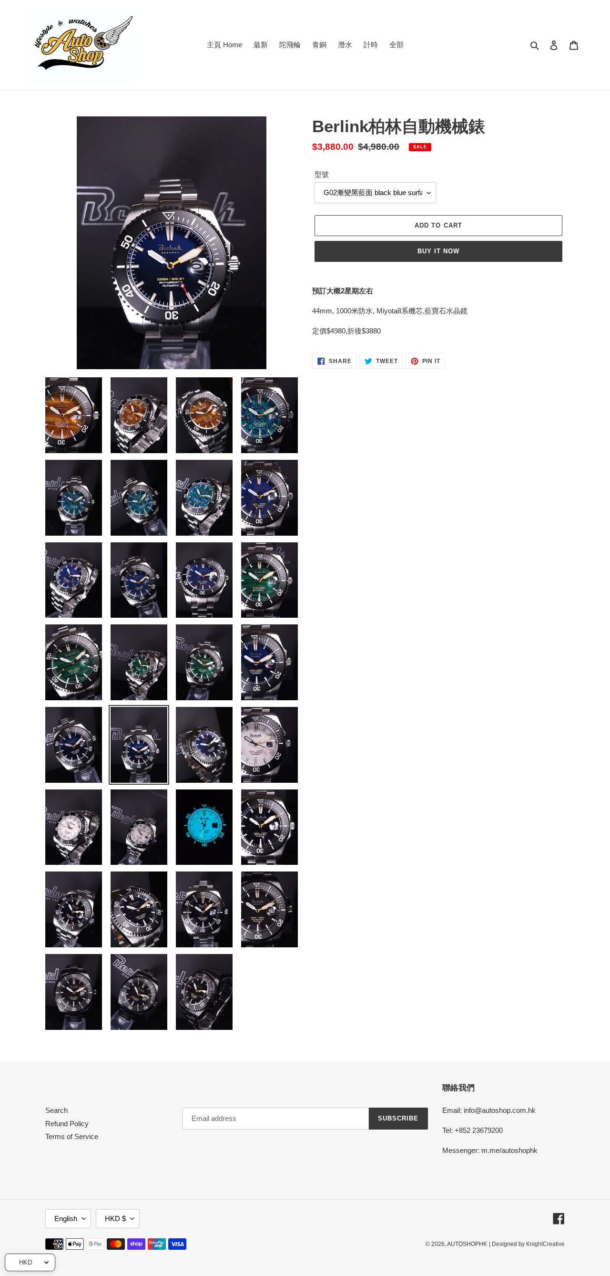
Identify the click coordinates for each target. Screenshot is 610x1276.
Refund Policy (67, 1124)
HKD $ (115, 1218)
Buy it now (438, 251)
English (65, 1218)
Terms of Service (71, 1136)
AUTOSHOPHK (467, 1244)
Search (56, 1110)
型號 (322, 174)
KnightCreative (545, 1244)
